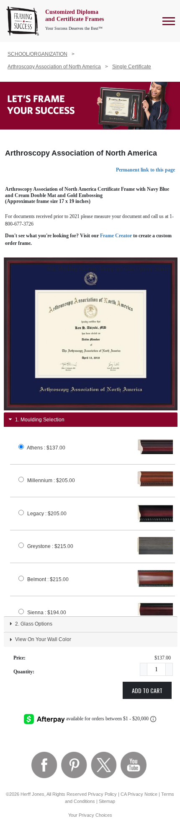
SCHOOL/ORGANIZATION (37, 54)
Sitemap (107, 801)
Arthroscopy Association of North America (54, 67)
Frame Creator (116, 236)
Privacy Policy (102, 794)
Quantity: (23, 672)
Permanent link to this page (145, 170)
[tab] (90, 419)
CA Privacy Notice (139, 794)
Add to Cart (147, 690)
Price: (19, 658)
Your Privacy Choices (90, 815)
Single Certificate (131, 67)
